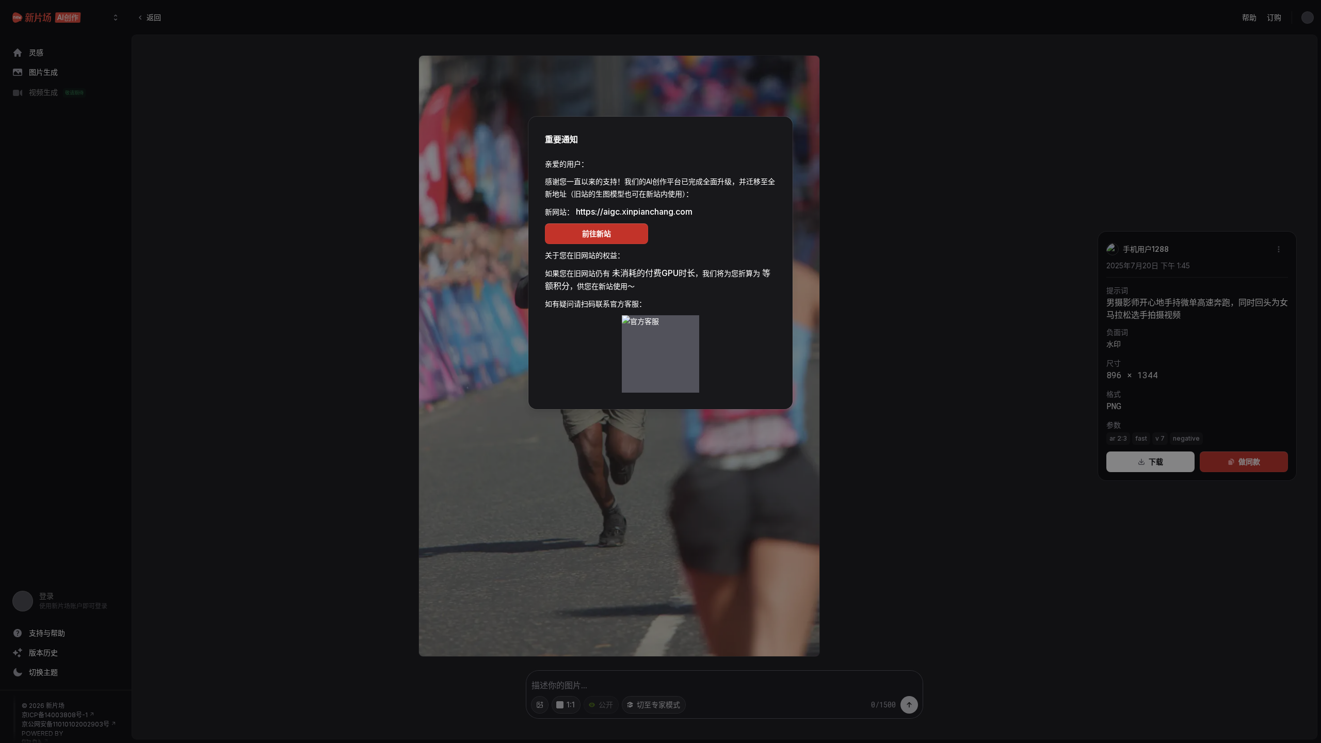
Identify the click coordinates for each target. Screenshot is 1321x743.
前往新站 (596, 233)
